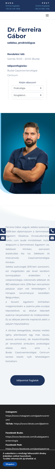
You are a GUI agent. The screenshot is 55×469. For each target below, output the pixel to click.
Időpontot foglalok (27, 380)
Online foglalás (13, 6)
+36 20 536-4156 (42, 9)
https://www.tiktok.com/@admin (31, 423)
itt (24, 458)
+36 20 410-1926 (13, 9)
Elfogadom (10, 464)
